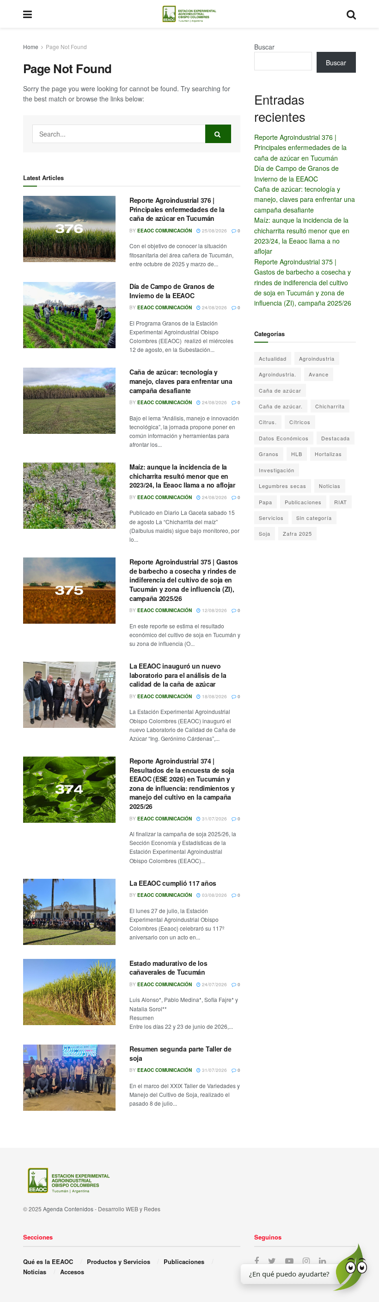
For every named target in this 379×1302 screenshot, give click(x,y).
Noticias (330, 485)
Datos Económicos (284, 438)
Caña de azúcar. (281, 406)
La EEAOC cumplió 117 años (172, 883)
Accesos (72, 1271)
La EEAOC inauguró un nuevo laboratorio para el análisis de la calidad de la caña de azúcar (177, 675)
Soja (264, 533)
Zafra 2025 (297, 533)
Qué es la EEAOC (48, 1261)
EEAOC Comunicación (164, 230)
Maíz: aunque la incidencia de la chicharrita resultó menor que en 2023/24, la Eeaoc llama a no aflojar (182, 475)
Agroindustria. (277, 374)
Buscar (264, 46)
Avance (319, 374)
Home (30, 46)
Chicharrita (330, 406)
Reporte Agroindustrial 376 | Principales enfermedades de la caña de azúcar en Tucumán (177, 209)
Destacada (335, 438)
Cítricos (300, 422)
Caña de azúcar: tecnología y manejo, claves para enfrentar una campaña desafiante (180, 380)
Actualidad (273, 358)
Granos (269, 453)
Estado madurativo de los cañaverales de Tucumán (168, 967)
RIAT (340, 502)
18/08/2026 (214, 696)
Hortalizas (328, 453)
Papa (265, 502)
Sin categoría (314, 517)
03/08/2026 (214, 895)
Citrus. (268, 422)
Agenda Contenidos (68, 1209)
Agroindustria (317, 358)
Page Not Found (66, 46)
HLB (296, 453)
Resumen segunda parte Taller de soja (180, 1053)
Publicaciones (303, 502)
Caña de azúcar (280, 390)
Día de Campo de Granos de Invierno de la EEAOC (171, 291)
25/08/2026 (214, 230)
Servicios (271, 517)
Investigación (276, 470)
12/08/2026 (214, 610)
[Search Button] (218, 134)
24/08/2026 (214, 307)
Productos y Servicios (118, 1261)
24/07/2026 (214, 984)
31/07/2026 (214, 818)
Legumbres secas (282, 485)
